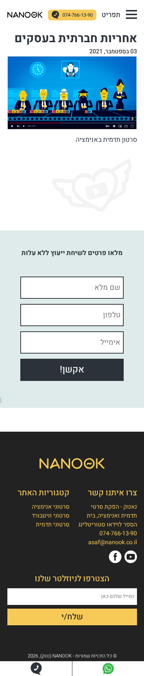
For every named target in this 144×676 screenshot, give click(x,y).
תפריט (111, 15)
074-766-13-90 (77, 15)
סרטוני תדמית (52, 524)
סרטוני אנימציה (50, 506)
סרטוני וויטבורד (50, 515)
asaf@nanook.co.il (112, 542)
